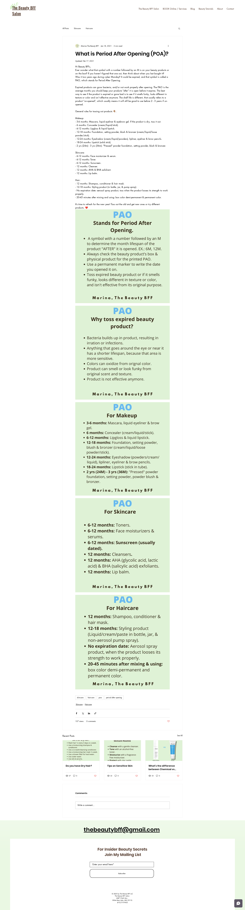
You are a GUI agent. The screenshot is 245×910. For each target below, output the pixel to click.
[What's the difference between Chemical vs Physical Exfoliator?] (163, 750)
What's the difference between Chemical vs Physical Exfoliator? (162, 767)
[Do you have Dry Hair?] (81, 750)
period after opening (114, 697)
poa (100, 697)
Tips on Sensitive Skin (120, 765)
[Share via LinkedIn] (89, 713)
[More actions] (168, 45)
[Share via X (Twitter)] (83, 713)
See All (179, 735)
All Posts (66, 28)
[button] (179, 28)
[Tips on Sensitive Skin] (122, 750)
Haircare (89, 28)
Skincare (77, 28)
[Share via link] (95, 713)
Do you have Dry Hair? (79, 765)
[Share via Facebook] (76, 713)
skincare (80, 697)
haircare (91, 697)
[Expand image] (122, 256)
